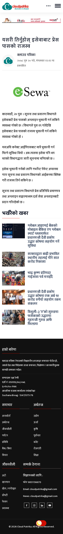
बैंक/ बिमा (7, 448)
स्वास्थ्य (5, 508)
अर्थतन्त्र (5, 422)
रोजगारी (37, 448)
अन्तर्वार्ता (6, 416)
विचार (5, 455)
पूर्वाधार (37, 435)
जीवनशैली (7, 429)
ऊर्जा (36, 422)
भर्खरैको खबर (15, 213)
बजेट (36, 442)
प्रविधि (5, 442)
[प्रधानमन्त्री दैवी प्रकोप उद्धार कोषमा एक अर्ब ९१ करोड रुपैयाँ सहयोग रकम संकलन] (13, 297)
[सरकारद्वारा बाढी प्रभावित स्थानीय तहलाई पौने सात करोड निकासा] (13, 259)
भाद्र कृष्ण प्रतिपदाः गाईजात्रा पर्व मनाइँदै (40, 275)
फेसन (4, 502)
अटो (4, 475)
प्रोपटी (5, 495)
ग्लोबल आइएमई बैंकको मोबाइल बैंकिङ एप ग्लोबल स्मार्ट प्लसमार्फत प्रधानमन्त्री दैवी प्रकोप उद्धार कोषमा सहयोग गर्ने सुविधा (44, 236)
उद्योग (36, 416)
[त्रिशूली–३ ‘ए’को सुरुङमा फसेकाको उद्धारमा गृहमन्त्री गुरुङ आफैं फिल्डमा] (13, 317)
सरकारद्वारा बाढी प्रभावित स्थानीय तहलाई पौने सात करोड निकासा (43, 258)
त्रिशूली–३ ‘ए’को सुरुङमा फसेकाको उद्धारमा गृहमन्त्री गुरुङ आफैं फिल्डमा (43, 318)
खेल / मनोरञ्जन (9, 488)
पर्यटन (5, 435)
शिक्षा (36, 455)
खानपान (6, 482)
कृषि (36, 429)
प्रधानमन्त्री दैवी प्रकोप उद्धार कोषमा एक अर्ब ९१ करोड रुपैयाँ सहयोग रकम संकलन (44, 298)
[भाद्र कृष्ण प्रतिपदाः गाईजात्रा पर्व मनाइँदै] (13, 278)
